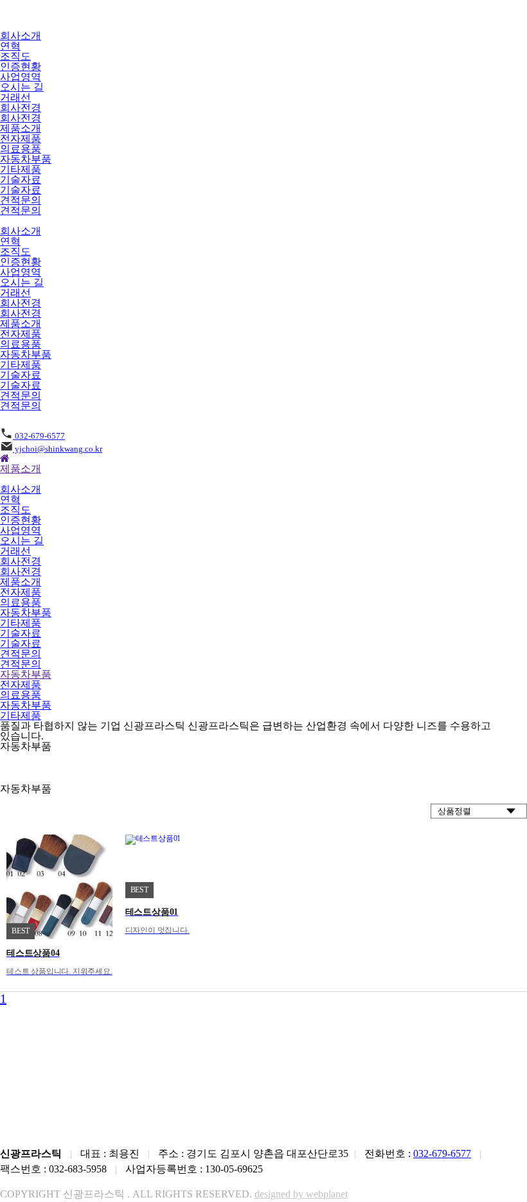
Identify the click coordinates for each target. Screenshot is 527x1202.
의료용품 (20, 148)
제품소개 (20, 128)
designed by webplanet (301, 1194)
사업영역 (20, 76)
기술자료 (20, 179)
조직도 (15, 56)
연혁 (10, 45)
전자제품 (20, 138)
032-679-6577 (39, 436)
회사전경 (20, 107)
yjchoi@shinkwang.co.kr (57, 449)
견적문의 (20, 200)
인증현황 (20, 66)
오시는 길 (22, 87)
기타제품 (20, 169)
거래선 (15, 97)
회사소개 (20, 35)
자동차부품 (25, 159)
